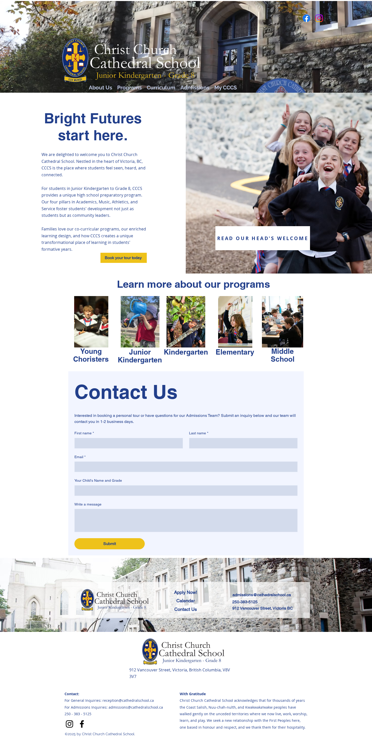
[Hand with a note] (91, 321)
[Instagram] (69, 724)
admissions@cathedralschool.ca (262, 594)
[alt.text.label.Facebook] (306, 18)
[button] (123, 258)
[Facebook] (82, 724)
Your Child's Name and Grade (98, 480)
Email (80, 457)
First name (84, 433)
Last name (198, 433)
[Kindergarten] (186, 321)
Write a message (87, 504)
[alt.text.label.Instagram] (319, 18)
